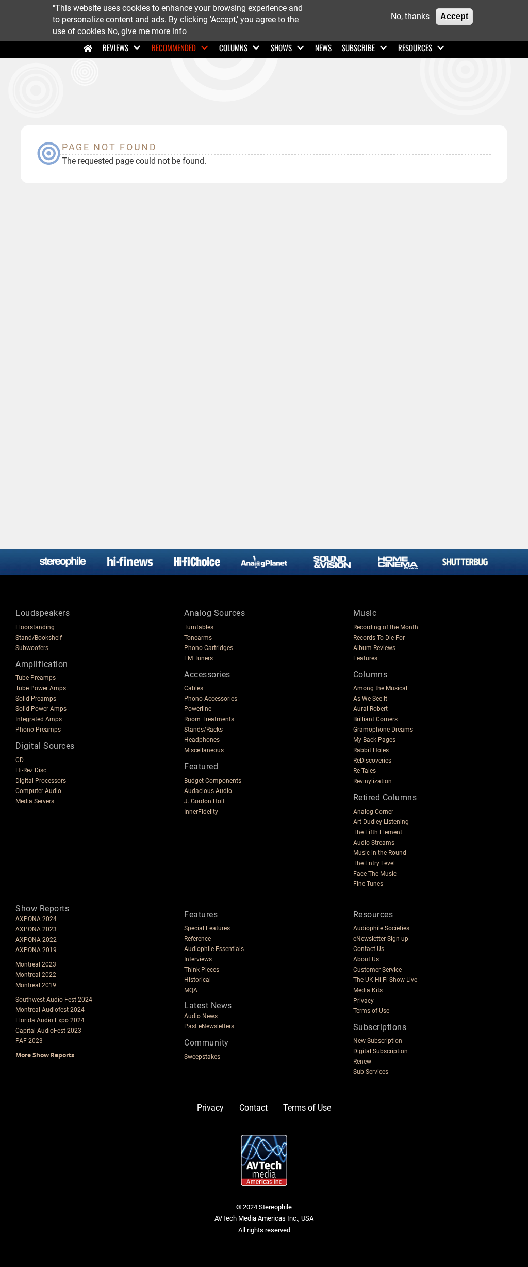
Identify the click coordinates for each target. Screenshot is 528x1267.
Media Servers (34, 801)
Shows (281, 47)
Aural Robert (370, 708)
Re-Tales (364, 770)
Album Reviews (374, 648)
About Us (366, 959)
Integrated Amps (38, 719)
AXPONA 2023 (36, 929)
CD (19, 760)
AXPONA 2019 (36, 950)
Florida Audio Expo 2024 (50, 1020)
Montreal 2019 (35, 985)
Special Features (207, 928)
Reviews (115, 47)
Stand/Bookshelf (38, 637)
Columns (233, 47)
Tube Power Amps (40, 688)
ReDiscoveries (372, 760)
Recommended (174, 47)
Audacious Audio (208, 791)
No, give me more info (147, 31)
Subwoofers (31, 648)
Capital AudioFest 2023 (48, 1030)
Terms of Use (371, 1011)
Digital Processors (40, 780)
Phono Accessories (210, 698)
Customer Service (377, 969)
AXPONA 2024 (36, 919)
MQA (190, 990)
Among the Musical (380, 688)
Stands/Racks (203, 729)
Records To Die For (379, 637)
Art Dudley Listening (381, 822)
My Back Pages (374, 739)
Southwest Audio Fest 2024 (53, 999)
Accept (454, 16)
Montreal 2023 (35, 964)
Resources (415, 47)
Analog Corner (373, 811)
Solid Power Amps (41, 708)
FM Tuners (198, 658)
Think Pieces (201, 969)
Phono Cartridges (208, 648)
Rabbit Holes (371, 750)
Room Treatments (209, 719)
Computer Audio (38, 791)
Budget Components (212, 780)
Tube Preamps (35, 678)
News (323, 47)
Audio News (201, 1016)
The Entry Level (374, 863)
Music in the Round (379, 853)
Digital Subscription (380, 1051)
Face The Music (375, 873)
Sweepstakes (202, 1056)
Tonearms (198, 637)
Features (365, 658)
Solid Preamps (35, 698)
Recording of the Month (385, 627)
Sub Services (370, 1071)
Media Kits (368, 990)
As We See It (370, 698)
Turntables (198, 627)
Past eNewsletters (209, 1026)
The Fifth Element (377, 832)
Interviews (198, 959)
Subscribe (358, 47)
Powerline (197, 708)
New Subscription (377, 1040)
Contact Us (368, 949)
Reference (197, 938)
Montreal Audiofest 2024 (50, 1009)
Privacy (363, 1000)
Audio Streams (373, 842)
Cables (193, 688)
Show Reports (42, 908)
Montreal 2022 (35, 974)
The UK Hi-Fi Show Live (385, 980)
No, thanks (410, 16)
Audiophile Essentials (214, 949)
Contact (253, 1108)
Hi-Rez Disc (30, 770)
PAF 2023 (29, 1040)
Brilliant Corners (375, 719)
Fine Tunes (368, 884)
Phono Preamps (38, 729)
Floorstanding (35, 627)
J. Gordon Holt (204, 801)
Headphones (202, 739)
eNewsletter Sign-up (380, 938)
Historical (197, 980)
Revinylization (372, 781)
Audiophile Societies (381, 928)
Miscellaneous (204, 750)
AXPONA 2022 (36, 939)
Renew (362, 1061)
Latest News (208, 1005)
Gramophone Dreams (383, 729)
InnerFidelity (201, 811)
